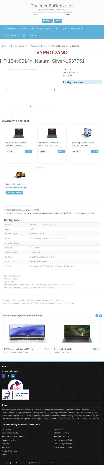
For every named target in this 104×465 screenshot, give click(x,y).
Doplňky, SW (75, 28)
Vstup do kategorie (14, 193)
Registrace (6, 447)
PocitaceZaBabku (52, 5)
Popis (40, 167)
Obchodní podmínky (61, 433)
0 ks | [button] (48, 21)
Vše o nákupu (10, 35)
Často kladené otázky (10, 433)
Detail (28, 151)
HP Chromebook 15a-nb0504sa (18, 349)
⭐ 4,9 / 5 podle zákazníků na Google (41, 463)
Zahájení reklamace (9, 451)
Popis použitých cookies (63, 444)
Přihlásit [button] (58, 21)
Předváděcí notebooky (39, 46)
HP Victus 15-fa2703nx (49, 142)
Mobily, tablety (43, 28)
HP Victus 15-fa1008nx (16, 142)
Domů (4, 46)
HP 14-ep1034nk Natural (83, 142)
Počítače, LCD (25, 28)
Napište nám (58, 429)
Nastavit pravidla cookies (63, 447)
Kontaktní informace (12, 371)
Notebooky (9, 28)
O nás (32, 35)
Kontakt (18, 463)
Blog (23, 35)
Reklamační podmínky (62, 437)
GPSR (4, 455)
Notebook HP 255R (63, 349)
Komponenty (59, 28)
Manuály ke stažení (9, 440)
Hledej (68, 15)
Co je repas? (7, 429)
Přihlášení (5, 444)
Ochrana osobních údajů (63, 440)
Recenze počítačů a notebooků (13, 437)
